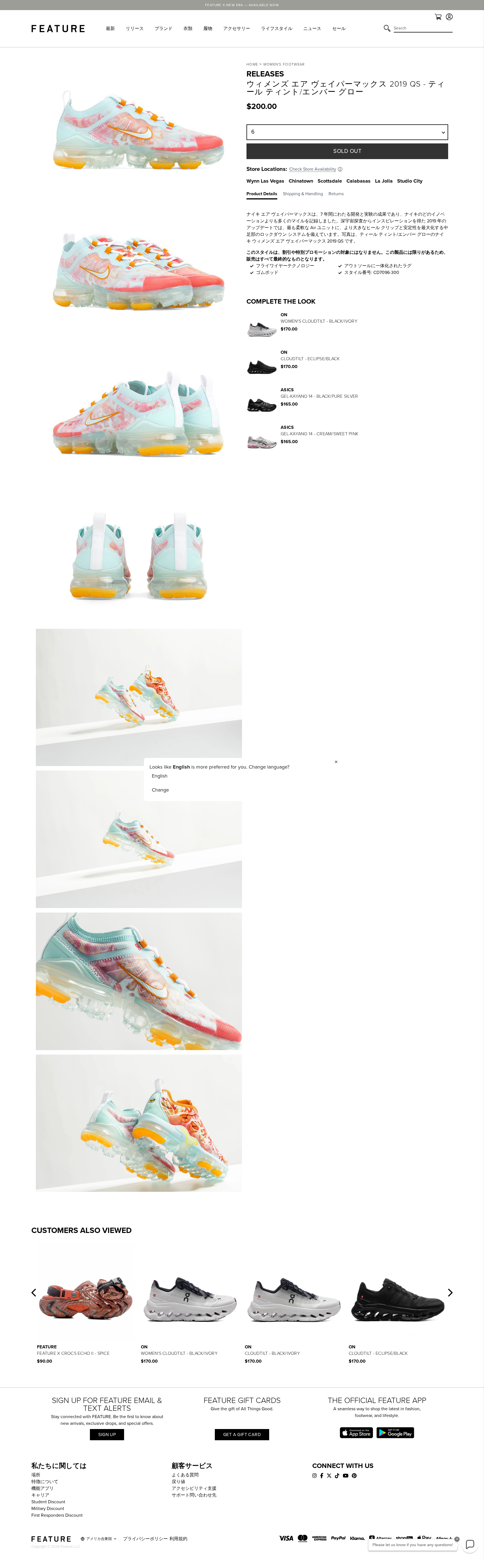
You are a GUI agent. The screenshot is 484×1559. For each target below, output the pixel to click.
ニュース (312, 28)
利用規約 (178, 1539)
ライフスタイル (276, 28)
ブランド (164, 28)
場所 (35, 1475)
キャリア (40, 1495)
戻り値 (178, 1481)
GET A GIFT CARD (242, 1434)
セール (339, 28)
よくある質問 (185, 1475)
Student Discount (48, 1502)
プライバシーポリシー (145, 1539)
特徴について (44, 1481)
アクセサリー (236, 28)
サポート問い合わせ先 (194, 1495)
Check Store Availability (312, 169)
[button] (33, 1292)
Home (252, 64)
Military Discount (47, 1508)
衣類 (187, 28)
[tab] (264, 195)
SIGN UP (107, 1434)
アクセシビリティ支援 (194, 1488)
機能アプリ (42, 1488)
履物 (207, 28)
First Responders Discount (57, 1515)
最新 (110, 28)
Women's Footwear (284, 64)
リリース (135, 28)
